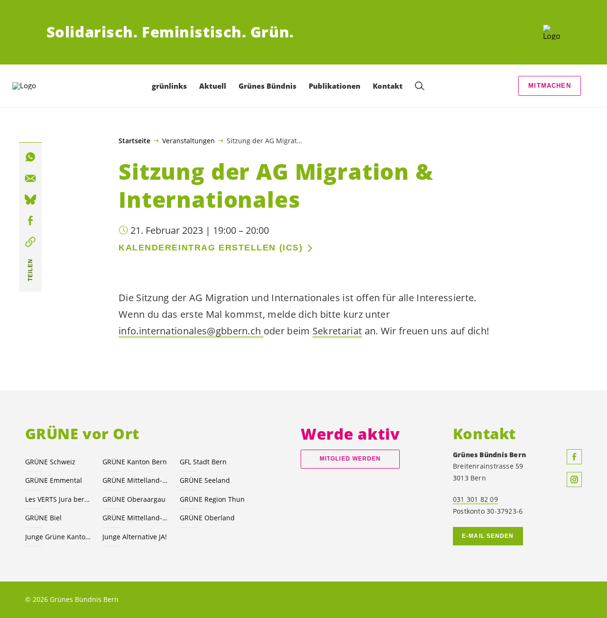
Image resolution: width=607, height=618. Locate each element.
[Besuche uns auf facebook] (574, 456)
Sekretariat (337, 330)
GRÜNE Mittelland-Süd (135, 480)
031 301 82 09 (475, 499)
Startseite (134, 141)
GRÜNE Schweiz (50, 461)
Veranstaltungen (188, 140)
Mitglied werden (350, 458)
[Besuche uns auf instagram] (574, 479)
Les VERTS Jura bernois (58, 499)
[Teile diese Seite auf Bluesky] (30, 199)
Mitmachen (549, 85)
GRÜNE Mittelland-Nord (135, 517)
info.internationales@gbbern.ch (191, 330)
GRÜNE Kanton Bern (134, 461)
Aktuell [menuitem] (212, 86)
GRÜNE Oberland (207, 517)
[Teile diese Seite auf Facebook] (30, 221)
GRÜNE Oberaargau (134, 499)
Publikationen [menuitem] (334, 86)
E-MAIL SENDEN (488, 536)
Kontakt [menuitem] (388, 86)
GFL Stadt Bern (203, 461)
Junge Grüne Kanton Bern (58, 536)
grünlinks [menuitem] (169, 86)
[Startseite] (552, 32)
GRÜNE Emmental (53, 480)
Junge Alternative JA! (134, 536)
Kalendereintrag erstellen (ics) (211, 247)
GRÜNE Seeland (205, 480)
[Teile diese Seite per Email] (30, 178)
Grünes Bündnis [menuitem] (267, 86)
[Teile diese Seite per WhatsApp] (30, 157)
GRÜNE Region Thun (212, 499)
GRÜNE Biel (43, 517)
